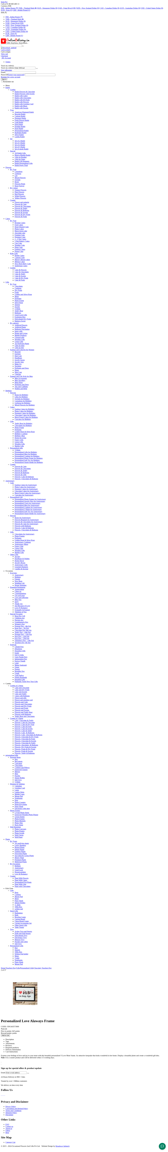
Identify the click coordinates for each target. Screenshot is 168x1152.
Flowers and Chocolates (23, 704)
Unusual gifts (19, 337)
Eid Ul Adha (19, 655)
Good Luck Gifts (21, 315)
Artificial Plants (20, 327)
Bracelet (18, 352)
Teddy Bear (19, 311)
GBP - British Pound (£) (21, 10)
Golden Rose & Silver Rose (25, 432)
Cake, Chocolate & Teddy (24, 720)
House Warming (20, 585)
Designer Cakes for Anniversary (26, 489)
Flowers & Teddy (21, 208)
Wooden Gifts (20, 339)
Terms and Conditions (13, 1111)
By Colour (14, 188)
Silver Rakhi (19, 135)
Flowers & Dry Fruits (22, 215)
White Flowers (20, 196)
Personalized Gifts (16, 946)
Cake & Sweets (20, 276)
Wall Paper (19, 837)
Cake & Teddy (20, 274)
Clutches (18, 374)
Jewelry (17, 557)
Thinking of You (21, 612)
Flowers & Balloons (22, 210)
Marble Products (21, 335)
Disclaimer (9, 1115)
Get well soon (20, 595)
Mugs (17, 296)
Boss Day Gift (20, 616)
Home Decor (19, 561)
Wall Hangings (15, 827)
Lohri (17, 663)
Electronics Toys (21, 938)
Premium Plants (20, 860)
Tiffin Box (18, 907)
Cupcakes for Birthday (23, 419)
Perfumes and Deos (22, 368)
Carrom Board (20, 919)
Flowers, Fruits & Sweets (24, 751)
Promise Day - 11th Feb (23, 634)
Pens (16, 800)
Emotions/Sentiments (17, 587)
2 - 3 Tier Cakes (20, 239)
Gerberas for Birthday (22, 403)
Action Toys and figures (23, 931)
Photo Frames (20, 536)
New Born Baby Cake (23, 264)
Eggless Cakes (20, 249)
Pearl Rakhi (19, 128)
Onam (17, 667)
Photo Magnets (20, 821)
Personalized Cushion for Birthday (27, 456)
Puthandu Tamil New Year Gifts (26, 682)
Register (9, 70)
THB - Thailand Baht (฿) (28, 8)
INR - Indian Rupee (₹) (9, 8)
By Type (13, 169)
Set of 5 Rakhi (20, 147)
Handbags (18, 358)
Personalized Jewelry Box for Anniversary (30, 501)
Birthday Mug (20, 436)
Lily (16, 176)
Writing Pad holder (21, 954)
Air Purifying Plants (22, 344)
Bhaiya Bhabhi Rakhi (22, 155)
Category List (10, 1142)
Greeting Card (20, 788)
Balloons (18, 313)
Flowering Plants (21, 854)
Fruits (17, 292)
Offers (7, 1131)
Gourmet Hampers (21, 567)
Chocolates (19, 286)
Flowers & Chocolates (23, 206)
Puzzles (17, 776)
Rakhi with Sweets (21, 108)
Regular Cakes (20, 223)
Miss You (18, 600)
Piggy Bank (19, 806)
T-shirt (17, 958)
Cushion (18, 895)
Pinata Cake (19, 251)
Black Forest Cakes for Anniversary (27, 493)
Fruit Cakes (19, 225)
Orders (7, 62)
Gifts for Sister (20, 159)
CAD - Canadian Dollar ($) (109, 8)
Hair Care (18, 356)
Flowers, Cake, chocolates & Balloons (28, 735)
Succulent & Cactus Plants (24, 856)
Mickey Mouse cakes (22, 260)
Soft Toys (18, 780)
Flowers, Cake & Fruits (23, 727)
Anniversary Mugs (21, 544)
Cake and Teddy (21, 694)
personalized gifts (11, 755)
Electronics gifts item (22, 808)
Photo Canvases (20, 829)
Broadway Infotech (62, 1146)
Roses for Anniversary (23, 518)
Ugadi (17, 673)
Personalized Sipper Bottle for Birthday (29, 462)
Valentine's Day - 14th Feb (24, 641)
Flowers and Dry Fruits (23, 706)
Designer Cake (20, 237)
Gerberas (18, 174)
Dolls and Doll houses (23, 933)
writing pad (19, 909)
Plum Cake (19, 247)
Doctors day (19, 620)
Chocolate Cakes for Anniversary (27, 491)
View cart (4, 54)
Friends (17, 579)
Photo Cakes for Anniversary (25, 487)
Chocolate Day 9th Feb (23, 630)
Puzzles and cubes (21, 942)
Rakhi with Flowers (22, 102)
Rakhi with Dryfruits (22, 100)
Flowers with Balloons (23, 526)
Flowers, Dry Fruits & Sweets (25, 747)
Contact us (9, 1126)
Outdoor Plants (20, 852)
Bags (16, 892)
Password (4, 75)
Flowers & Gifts (20, 475)
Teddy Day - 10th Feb (23, 632)
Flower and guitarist (22, 202)
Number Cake (20, 245)
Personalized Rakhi (22, 131)
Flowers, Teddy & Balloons (25, 753)
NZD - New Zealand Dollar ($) (87, 8)
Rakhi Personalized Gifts (24, 163)
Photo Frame (19, 301)
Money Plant (19, 858)
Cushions (18, 288)
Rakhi (7, 88)
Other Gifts (14, 555)
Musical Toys (19, 940)
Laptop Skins (19, 792)
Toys (12, 929)
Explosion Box (20, 317)
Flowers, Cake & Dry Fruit (24, 725)
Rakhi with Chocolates (23, 98)
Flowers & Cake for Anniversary (26, 524)
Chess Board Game (22, 921)
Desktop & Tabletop (17, 784)
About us (8, 1128)
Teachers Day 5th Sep (23, 643)
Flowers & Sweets (21, 212)
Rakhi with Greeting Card (24, 104)
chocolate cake (20, 233)
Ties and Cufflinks (21, 387)
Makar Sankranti (21, 665)
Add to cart (5, 1035)
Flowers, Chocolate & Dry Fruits (26, 737)
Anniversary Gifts (21, 565)
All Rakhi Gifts (20, 153)
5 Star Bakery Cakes (22, 241)
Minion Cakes (20, 262)
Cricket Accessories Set (23, 923)
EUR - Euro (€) (6, 10)
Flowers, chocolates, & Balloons (26, 745)
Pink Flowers (19, 192)
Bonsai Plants (19, 847)
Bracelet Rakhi (20, 114)
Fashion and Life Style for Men (21, 376)
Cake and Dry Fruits (22, 690)
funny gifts (18, 331)
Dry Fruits (18, 290)
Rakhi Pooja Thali (21, 165)
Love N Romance (21, 608)
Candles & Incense (21, 569)
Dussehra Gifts (20, 651)
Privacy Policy (10, 1107)
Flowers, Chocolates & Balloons (26, 479)
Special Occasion (16, 614)
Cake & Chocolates (22, 272)
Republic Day (20, 671)
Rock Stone (19, 825)
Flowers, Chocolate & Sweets (25, 741)
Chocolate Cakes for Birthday (25, 415)
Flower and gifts (20, 698)
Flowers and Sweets (22, 710)
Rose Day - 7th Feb (22, 628)
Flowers (8, 167)
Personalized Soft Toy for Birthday (27, 460)
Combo (12, 90)
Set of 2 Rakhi (20, 141)
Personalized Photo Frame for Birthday (29, 458)
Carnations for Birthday (23, 401)
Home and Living (21, 333)
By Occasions (15, 864)
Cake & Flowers (21, 270)
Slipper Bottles (20, 903)
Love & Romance (21, 874)
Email (3, 72)
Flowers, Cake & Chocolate (25, 722)
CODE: (4, 1027)
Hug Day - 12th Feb (22, 636)
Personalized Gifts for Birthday (26, 452)
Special (12, 151)
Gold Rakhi (19, 122)
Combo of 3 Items (16, 718)
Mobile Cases (19, 794)
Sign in (3, 70)
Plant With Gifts (20, 884)
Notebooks (19, 798)
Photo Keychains (21, 804)
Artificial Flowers (21, 325)
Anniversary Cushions (23, 542)
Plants (7, 839)
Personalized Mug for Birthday (26, 454)
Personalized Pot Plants (23, 882)
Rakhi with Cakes (21, 96)
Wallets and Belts (21, 389)
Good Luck (19, 870)
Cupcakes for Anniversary (24, 495)
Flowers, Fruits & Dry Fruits (25, 749)
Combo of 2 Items (16, 686)
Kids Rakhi (19, 124)
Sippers (17, 305)
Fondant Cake (20, 235)
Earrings (18, 354)
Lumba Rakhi (20, 137)
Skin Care (18, 372)
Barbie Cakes (19, 255)
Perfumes (18, 298)
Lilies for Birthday (21, 397)
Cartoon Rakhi (20, 116)
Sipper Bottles (20, 778)
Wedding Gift (19, 583)
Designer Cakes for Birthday (25, 413)
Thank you (19, 604)
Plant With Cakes (21, 880)
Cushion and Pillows (22, 768)
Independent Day (21, 659)
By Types (13, 841)
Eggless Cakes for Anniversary (26, 485)
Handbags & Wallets (22, 559)
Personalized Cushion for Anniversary (28, 507)
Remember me (8, 82)
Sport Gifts (14, 911)
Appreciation (19, 589)
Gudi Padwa (19, 675)
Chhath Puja (19, 647)
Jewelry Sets (19, 362)
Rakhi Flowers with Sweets (25, 94)
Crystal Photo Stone (22, 813)
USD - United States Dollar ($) (152, 8)
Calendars (18, 786)
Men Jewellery (20, 380)
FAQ (7, 1124)
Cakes (7, 219)
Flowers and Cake (21, 702)
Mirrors (17, 772)
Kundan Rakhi (20, 126)
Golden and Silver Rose (23, 294)
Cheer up (18, 591)
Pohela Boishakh (21, 677)
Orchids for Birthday (22, 399)
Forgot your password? (16, 75)
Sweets (17, 307)
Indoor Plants (19, 849)
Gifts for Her (19, 348)
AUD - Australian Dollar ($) (130, 8)
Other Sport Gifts (21, 925)
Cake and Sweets (21, 692)
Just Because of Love (22, 606)
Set (11, 139)
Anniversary (9, 481)
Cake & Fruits (20, 280)
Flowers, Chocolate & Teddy (25, 743)
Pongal (17, 669)
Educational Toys (21, 935)
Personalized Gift (16, 497)
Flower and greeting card (24, 700)
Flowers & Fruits (21, 217)
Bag (16, 759)
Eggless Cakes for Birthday (24, 409)
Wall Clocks (19, 835)
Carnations (18, 172)
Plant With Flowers (21, 878)
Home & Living (20, 438)
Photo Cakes (19, 229)
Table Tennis (19, 927)
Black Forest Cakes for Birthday (26, 417)
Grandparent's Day (21, 622)
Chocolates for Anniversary (24, 534)
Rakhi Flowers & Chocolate (25, 92)
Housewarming (20, 872)
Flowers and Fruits (21, 708)
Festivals (13, 645)
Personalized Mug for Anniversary (27, 505)
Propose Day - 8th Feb (23, 626)
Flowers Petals (20, 184)
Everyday (13, 573)
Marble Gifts (19, 446)
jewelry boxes (20, 360)
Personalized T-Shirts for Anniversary (28, 509)
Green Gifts (19, 342)
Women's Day (20, 624)
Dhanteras (18, 649)
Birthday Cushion (21, 434)
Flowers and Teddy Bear (23, 712)
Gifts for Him (19, 346)
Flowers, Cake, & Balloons (24, 733)
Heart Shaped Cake (22, 227)
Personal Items (15, 757)
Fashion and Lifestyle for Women (22, 350)
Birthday (8, 391)
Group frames (20, 817)
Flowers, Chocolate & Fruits (25, 739)
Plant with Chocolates (22, 886)
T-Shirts (17, 309)
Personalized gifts (16, 448)
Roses (17, 182)
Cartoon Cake (20, 258)
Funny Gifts (19, 440)
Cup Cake (18, 243)
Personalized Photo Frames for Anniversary (30, 499)
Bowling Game (20, 917)
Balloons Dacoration (22, 329)
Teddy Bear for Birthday (23, 423)
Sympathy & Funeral (22, 610)
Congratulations (20, 593)
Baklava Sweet (20, 321)
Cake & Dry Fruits (21, 278)
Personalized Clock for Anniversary (27, 503)
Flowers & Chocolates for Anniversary (29, 522)
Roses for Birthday (21, 395)
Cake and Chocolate (22, 688)
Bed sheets (18, 761)
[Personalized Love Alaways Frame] (25, 1015)
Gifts (7, 282)
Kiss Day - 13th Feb (22, 638)
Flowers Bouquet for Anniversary (27, 520)
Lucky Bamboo (20, 845)
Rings (17, 370)
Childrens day (20, 618)
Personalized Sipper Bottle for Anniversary (30, 514)
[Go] (37, 68)
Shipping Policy (11, 1113)
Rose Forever (19, 186)
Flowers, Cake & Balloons (24, 477)
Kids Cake (14, 253)
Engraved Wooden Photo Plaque (26, 815)
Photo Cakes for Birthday (24, 411)
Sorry (17, 602)
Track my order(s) (7, 68)
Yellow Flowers (20, 198)
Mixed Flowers (20, 178)
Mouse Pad (19, 796)
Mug (16, 774)
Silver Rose (19, 303)
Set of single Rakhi (21, 149)
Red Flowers (19, 194)
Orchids (17, 180)
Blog (7, 1133)
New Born (18, 581)
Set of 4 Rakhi (20, 145)
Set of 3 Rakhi (20, 143)
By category (14, 323)
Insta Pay (4, 2)
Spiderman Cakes (21, 266)
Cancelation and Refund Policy (16, 1109)
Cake (12, 483)
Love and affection (21, 598)
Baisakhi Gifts (20, 679)
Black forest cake (21, 231)
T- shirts (17, 905)
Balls (16, 915)
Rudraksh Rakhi (20, 133)
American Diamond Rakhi (24, 112)
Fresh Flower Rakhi (22, 120)
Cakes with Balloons (22, 696)
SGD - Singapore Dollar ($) (47, 8)
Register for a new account (10, 77)
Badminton (19, 913)
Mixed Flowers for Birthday (25, 405)
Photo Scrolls (19, 833)
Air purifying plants (22, 843)
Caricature (18, 763)
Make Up (18, 364)
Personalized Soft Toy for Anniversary (28, 512)
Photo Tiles (19, 823)
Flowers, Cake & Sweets (24, 729)
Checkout (4, 56)
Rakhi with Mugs (21, 106)
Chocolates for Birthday (23, 425)
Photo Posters (19, 831)
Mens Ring (19, 382)
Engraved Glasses (21, 770)
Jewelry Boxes (20, 563)
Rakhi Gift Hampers (22, 161)
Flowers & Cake (21, 204)
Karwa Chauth (20, 661)
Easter (17, 653)
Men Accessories (21, 378)
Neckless (18, 366)
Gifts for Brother (21, 157)
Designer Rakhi (20, 118)
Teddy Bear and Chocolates (25, 716)
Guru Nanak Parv (21, 657)
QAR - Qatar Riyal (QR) (67, 8)
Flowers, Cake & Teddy (23, 731)
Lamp (17, 790)
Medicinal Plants (21, 862)
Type (12, 110)
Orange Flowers (20, 190)
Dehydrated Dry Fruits (23, 319)
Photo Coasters (20, 802)
